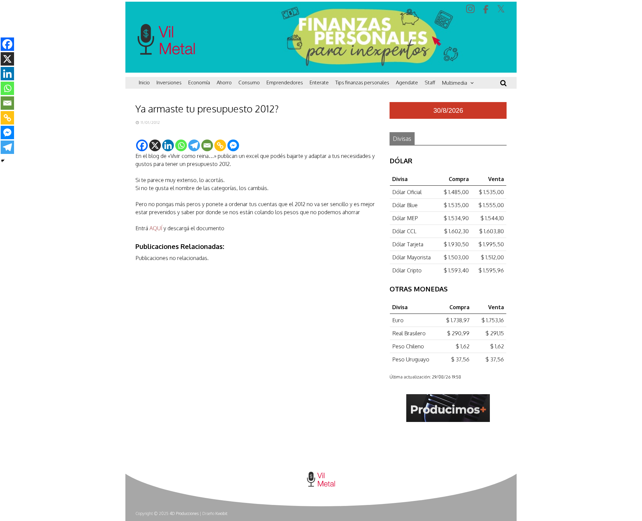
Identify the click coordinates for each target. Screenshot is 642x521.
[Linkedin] (168, 145)
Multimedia (454, 83)
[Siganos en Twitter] (502, 9)
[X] (155, 145)
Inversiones (169, 82)
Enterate (319, 82)
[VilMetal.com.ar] (166, 68)
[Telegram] (194, 145)
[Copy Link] (220, 145)
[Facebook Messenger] (233, 145)
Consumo (249, 82)
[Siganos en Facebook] (486, 9)
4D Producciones (184, 513)
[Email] (207, 145)
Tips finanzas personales (362, 82)
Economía (199, 82)
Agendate (407, 82)
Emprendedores (284, 82)
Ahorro (224, 82)
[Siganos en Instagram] (471, 8)
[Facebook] (142, 145)
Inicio (144, 82)
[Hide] (2, 160)
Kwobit (221, 513)
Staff (430, 82)
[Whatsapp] (181, 145)
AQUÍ (155, 228)
